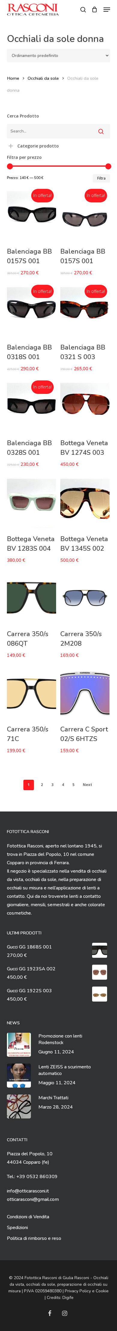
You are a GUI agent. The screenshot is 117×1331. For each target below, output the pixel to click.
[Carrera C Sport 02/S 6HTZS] (85, 693)
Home (13, 78)
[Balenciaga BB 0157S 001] (31, 215)
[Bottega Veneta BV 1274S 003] (85, 407)
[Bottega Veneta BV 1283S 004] (31, 503)
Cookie (102, 1291)
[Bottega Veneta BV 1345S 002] (85, 503)
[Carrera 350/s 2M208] (85, 598)
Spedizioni (17, 1227)
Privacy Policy (78, 1291)
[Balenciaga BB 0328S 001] (31, 407)
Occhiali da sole (43, 78)
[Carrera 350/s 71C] (31, 693)
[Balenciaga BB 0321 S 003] (85, 311)
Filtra (101, 178)
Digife (68, 1297)
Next (87, 784)
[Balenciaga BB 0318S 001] (31, 311)
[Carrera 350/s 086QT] (31, 598)
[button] (107, 10)
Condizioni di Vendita (28, 1216)
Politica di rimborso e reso (34, 1238)
